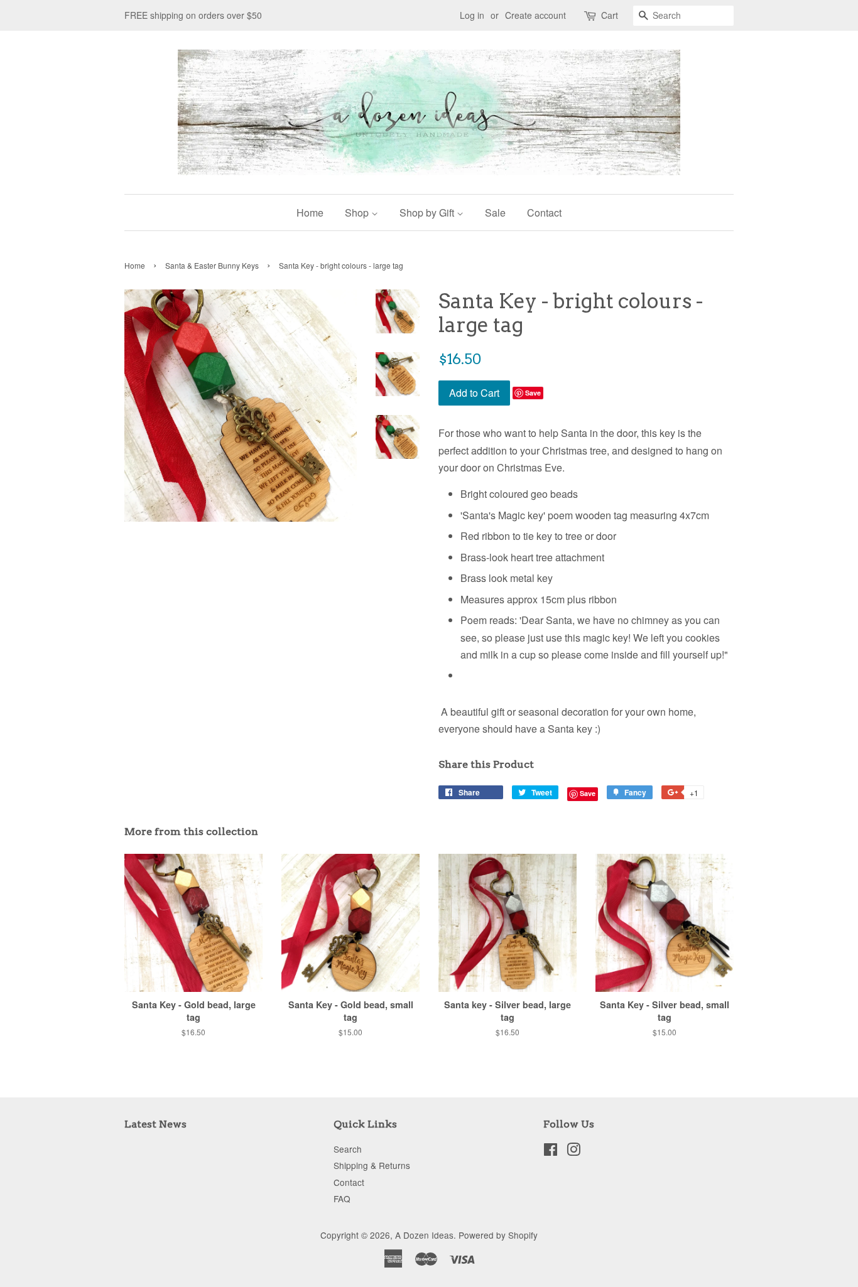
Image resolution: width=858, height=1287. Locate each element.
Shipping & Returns (372, 1165)
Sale (495, 212)
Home (309, 212)
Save (533, 392)
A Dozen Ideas (424, 1235)
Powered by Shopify (498, 1235)
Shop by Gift (428, 212)
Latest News (155, 1124)
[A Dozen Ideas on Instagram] (573, 1151)
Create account (535, 15)
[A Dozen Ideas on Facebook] (550, 1151)
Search (348, 1149)
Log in (472, 15)
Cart (609, 15)
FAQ (342, 1198)
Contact (544, 212)
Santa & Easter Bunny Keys (212, 265)
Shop (358, 212)
